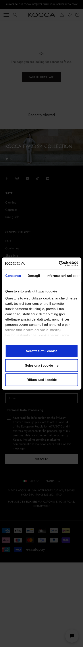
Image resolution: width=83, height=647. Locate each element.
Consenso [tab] (13, 276)
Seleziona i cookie (39, 365)
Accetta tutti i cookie (41, 351)
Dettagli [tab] (34, 276)
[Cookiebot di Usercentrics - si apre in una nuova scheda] (59, 263)
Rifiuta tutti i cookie (42, 380)
